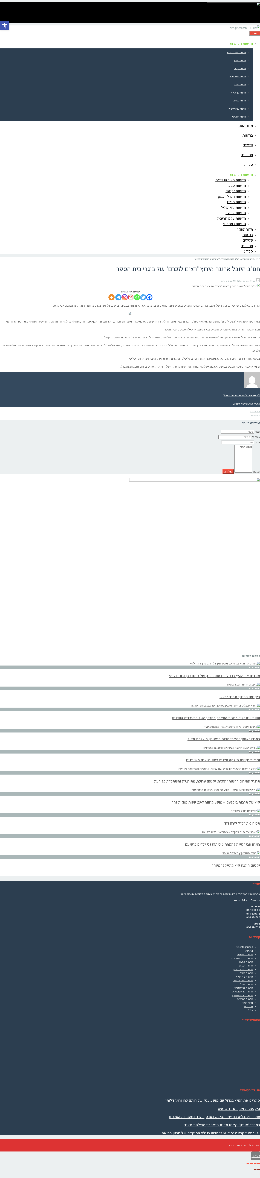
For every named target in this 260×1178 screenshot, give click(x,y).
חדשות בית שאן (245, 954)
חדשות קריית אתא (243, 987)
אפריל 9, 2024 (243, 281)
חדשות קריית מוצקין (242, 995)
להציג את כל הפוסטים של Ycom (241, 395)
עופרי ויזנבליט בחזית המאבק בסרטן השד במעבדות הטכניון (216, 718)
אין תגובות (224, 281)
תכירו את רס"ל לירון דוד (242, 823)
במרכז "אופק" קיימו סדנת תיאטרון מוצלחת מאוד (223, 739)
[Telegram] (118, 297)
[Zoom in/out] (248, 1163)
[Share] (255, 1163)
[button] (4, 25)
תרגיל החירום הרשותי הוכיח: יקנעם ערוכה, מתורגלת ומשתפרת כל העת (207, 781)
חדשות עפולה (246, 984)
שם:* (257, 431)
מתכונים (248, 1006)
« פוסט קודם (255, 411)
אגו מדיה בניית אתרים (237, 1145)
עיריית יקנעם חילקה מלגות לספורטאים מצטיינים (223, 760)
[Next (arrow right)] (255, 1169)
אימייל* (256, 437)
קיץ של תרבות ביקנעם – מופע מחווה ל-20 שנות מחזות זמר (216, 802)
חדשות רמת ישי (245, 999)
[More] (111, 297)
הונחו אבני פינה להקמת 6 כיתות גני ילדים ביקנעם (222, 844)
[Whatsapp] (137, 297)
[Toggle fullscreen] (251, 1163)
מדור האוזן (247, 1002)
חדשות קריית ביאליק (242, 991)
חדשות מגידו (246, 973)
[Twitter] (143, 297)
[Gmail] (131, 297)
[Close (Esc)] (258, 1163)
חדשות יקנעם (246, 965)
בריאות (249, 950)
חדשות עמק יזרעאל (243, 980)
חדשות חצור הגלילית (242, 958)
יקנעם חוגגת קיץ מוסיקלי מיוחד (236, 865)
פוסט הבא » (255, 415)
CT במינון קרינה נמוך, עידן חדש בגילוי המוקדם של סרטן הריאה (211, 1133)
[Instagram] (125, 297)
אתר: (257, 442)
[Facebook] (149, 297)
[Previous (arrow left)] (258, 1169)
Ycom (252, 281)
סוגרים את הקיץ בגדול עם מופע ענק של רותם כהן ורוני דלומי (214, 676)
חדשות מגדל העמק (243, 969)
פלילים (249, 1010)
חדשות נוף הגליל (244, 976)
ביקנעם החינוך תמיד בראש (239, 697)
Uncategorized (244, 947)
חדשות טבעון (246, 961)
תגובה (256, 471)
